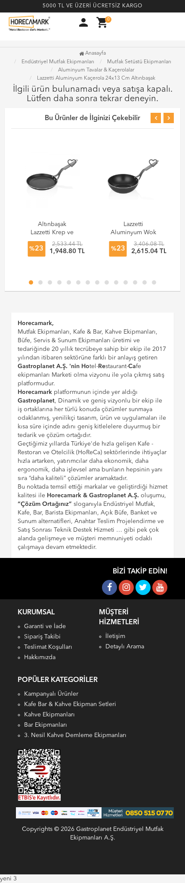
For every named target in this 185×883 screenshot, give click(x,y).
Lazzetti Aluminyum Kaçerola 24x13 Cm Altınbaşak (96, 78)
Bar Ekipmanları (45, 725)
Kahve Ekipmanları (49, 715)
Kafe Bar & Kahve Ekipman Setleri (70, 704)
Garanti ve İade (45, 626)
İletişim (115, 636)
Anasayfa (95, 53)
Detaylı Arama (124, 647)
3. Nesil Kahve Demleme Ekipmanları (75, 735)
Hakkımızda (40, 657)
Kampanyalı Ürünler (51, 694)
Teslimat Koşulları (48, 647)
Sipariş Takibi (42, 637)
